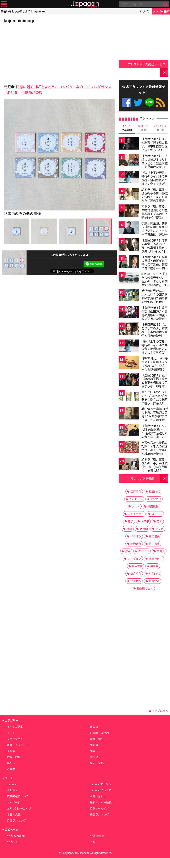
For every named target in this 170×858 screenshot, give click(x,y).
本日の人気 (14, 814)
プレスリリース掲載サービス (146, 64)
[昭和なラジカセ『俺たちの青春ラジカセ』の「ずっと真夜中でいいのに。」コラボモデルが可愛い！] (129, 279)
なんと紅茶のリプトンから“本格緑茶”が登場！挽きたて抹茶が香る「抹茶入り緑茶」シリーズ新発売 (154, 399)
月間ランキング (16, 820)
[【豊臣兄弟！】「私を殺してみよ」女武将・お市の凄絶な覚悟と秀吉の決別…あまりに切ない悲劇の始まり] (129, 329)
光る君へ (135, 581)
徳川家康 (154, 544)
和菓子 (94, 751)
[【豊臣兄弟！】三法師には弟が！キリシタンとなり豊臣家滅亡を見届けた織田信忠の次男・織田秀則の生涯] (129, 161)
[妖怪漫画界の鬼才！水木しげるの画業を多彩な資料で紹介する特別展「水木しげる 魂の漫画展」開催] (129, 296)
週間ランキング (99, 814)
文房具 (161, 551)
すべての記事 (15, 727)
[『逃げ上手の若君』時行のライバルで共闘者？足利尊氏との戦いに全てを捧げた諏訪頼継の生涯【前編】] (129, 178)
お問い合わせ (98, 796)
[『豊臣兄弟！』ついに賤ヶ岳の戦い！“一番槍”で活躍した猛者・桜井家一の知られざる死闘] (129, 431)
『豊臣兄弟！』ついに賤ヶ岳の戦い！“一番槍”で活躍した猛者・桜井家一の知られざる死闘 (154, 432)
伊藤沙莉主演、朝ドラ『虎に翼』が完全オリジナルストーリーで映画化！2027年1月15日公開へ (154, 230)
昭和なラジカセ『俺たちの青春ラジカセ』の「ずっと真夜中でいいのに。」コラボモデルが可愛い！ (154, 283)
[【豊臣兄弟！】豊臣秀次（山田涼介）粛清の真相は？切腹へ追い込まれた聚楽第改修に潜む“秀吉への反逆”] (129, 313)
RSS (160, 102)
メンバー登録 (161, 11)
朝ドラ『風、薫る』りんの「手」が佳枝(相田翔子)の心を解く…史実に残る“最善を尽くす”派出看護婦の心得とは (154, 468)
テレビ (159, 529)
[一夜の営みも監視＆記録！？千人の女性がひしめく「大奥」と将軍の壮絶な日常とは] (129, 447)
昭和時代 (154, 573)
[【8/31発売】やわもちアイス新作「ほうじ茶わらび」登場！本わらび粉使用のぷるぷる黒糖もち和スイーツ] (129, 363)
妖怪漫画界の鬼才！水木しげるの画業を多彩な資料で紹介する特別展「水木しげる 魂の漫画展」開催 (154, 297)
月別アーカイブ (99, 808)
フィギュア (134, 559)
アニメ (136, 506)
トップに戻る (159, 711)
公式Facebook (126, 102)
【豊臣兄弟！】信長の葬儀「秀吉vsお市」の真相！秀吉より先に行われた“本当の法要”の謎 (155, 247)
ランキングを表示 (142, 478)
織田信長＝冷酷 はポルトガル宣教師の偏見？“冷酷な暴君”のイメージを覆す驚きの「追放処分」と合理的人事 (154, 417)
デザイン (143, 551)
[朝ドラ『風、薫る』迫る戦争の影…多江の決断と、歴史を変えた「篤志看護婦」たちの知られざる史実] (129, 195)
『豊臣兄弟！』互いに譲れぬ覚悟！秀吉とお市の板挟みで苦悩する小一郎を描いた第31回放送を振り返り (154, 384)
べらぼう (135, 536)
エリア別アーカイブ (19, 808)
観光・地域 (14, 757)
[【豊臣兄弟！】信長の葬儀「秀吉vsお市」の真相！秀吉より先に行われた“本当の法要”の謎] (129, 245)
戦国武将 (153, 506)
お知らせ (12, 790)
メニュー (4, 4)
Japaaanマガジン (100, 784)
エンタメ (95, 757)
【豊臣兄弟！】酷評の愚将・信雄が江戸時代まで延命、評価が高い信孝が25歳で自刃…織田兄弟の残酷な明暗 (154, 266)
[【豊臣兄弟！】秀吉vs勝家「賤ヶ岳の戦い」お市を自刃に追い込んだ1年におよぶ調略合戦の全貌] (129, 144)
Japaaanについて (100, 790)
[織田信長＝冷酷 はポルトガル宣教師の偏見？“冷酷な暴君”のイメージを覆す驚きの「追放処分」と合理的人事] (129, 414)
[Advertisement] (33, 53)
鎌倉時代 (135, 573)
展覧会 (154, 566)
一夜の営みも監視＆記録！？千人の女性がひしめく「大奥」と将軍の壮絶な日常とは (154, 449)
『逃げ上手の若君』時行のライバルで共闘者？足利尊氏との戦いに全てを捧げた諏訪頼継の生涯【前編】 (154, 181)
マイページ (14, 802)
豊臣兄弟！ (155, 559)
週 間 (143, 128)
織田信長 (154, 536)
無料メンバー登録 (101, 802)
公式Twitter (138, 102)
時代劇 (144, 529)
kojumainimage (19, 20)
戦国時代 (154, 491)
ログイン (145, 11)
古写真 (11, 769)
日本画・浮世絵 (99, 733)
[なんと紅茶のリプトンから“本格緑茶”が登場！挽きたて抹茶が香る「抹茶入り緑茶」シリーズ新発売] (129, 397)
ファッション (15, 739)
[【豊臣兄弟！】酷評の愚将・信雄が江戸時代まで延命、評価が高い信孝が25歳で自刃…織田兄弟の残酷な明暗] (129, 262)
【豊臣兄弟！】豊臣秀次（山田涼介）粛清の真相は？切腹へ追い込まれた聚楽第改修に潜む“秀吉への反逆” (154, 316)
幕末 (159, 521)
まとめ (94, 727)
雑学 (130, 521)
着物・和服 (96, 739)
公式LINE (149, 102)
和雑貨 (94, 745)
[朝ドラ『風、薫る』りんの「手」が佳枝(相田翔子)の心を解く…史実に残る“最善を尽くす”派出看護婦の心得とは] (129, 464)
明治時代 (135, 544)
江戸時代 (135, 491)
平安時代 (155, 499)
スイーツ (157, 514)
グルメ (11, 751)
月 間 (160, 128)
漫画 (129, 529)
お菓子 (145, 521)
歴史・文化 (96, 763)
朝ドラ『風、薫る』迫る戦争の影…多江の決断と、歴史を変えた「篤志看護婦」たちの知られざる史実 (154, 198)
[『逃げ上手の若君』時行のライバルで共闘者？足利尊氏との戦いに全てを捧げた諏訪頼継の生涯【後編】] (129, 346)
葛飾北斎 (154, 581)
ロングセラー (136, 514)
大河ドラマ (136, 499)
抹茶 (128, 551)
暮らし (11, 763)
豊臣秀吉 (137, 566)
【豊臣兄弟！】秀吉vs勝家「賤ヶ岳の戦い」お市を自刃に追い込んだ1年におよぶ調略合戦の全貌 (154, 146)
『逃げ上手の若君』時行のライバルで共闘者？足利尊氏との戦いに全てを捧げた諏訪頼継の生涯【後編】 (154, 350)
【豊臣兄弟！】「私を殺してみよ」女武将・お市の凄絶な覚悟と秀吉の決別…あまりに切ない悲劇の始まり (154, 333)
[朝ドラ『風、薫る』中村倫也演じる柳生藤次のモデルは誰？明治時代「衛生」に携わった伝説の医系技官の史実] (129, 211)
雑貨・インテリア (18, 745)
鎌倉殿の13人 (145, 588)
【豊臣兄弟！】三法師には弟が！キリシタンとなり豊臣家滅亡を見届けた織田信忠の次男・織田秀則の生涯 (154, 164)
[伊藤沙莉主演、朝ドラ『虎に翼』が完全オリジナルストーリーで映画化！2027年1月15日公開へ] (129, 228)
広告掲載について (18, 796)
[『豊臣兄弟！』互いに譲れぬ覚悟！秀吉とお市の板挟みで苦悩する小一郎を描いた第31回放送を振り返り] (129, 380)
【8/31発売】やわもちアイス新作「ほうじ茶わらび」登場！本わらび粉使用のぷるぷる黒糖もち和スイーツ (154, 367)
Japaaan (85, 4)
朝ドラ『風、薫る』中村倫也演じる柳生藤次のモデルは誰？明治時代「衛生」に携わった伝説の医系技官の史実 (154, 215)
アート (11, 733)
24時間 (127, 128)
